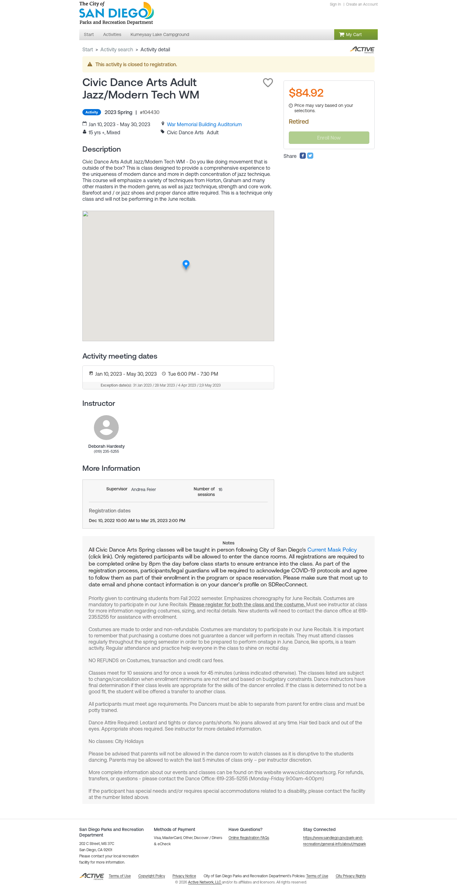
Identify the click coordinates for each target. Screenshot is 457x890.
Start (87, 49)
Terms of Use (317, 876)
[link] (204, 124)
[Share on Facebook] (303, 157)
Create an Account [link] (362, 4)
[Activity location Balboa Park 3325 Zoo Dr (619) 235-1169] (186, 262)
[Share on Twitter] (310, 157)
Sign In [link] (335, 4)
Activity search (116, 49)
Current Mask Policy (332, 549)
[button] (268, 83)
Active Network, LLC (205, 882)
